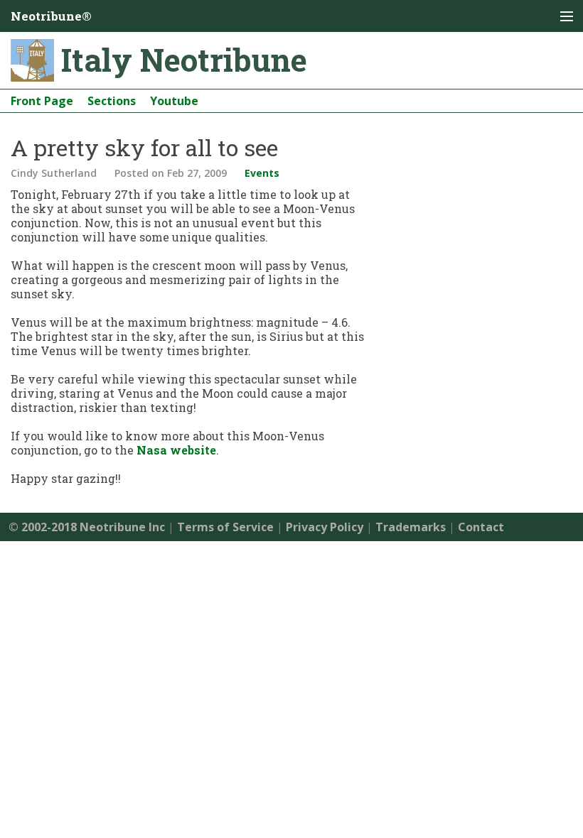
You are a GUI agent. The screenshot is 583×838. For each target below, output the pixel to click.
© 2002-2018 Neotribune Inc (87, 527)
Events (262, 173)
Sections (111, 101)
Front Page (42, 101)
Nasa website (176, 449)
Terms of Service (225, 527)
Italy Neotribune (184, 59)
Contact (481, 527)
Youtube (174, 101)
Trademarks (410, 527)
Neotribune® (51, 16)
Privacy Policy (324, 527)
